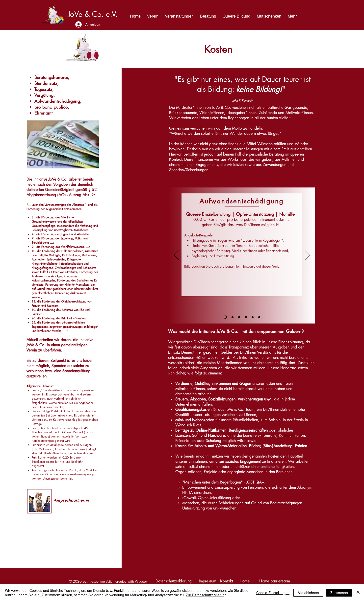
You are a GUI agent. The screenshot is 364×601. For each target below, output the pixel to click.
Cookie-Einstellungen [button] (272, 592)
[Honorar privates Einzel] (233, 317)
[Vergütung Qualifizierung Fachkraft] (259, 317)
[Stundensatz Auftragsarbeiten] (253, 317)
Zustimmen (339, 592)
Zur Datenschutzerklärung (206, 594)
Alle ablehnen (308, 592)
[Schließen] (358, 592)
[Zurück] (176, 255)
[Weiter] (307, 255)
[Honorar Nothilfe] (225, 317)
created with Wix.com (132, 581)
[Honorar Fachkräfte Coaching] (246, 317)
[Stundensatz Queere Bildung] (239, 317)
